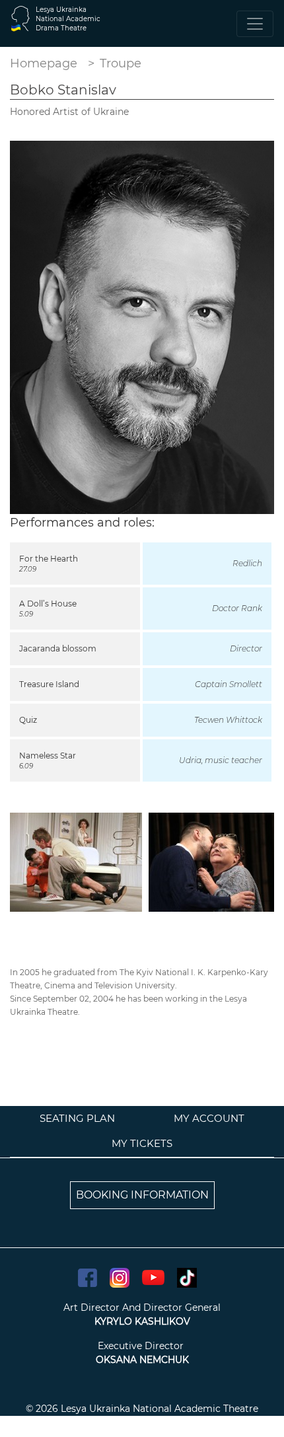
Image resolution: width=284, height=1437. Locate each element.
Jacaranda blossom (57, 648)
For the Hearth (48, 559)
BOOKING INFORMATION (142, 1195)
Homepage (43, 63)
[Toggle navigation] (254, 24)
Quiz (28, 720)
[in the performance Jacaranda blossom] (211, 861)
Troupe (120, 63)
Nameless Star (47, 755)
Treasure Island (49, 684)
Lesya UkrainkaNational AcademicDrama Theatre (68, 18)
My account (209, 1118)
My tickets (142, 1143)
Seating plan (77, 1118)
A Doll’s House (48, 603)
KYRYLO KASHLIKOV (142, 1321)
